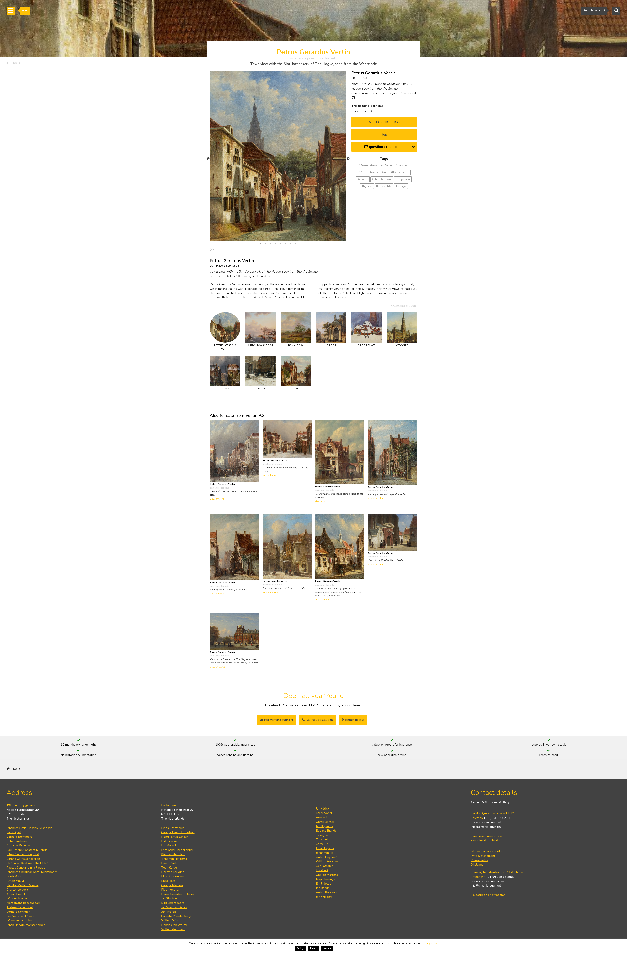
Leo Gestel (168, 845)
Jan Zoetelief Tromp (20, 916)
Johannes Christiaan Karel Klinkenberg (32, 872)
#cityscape (403, 179)
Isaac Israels (169, 863)
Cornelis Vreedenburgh (176, 916)
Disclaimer (478, 865)
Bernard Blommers (19, 837)
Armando (322, 817)
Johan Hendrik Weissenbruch (26, 925)
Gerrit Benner (325, 822)
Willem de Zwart (173, 929)
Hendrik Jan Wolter (174, 925)
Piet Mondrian (170, 890)
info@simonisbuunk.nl (278, 720)
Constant (322, 839)
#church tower (382, 179)
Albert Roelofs (16, 894)
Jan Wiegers (324, 897)
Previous (208, 159)
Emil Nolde (323, 884)
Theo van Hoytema (174, 859)
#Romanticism (399, 172)
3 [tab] (270, 243)
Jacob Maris (14, 876)
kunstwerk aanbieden (486, 840)
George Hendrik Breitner (178, 832)
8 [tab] (295, 243)
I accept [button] (327, 948)
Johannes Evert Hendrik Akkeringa (29, 828)
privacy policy (430, 943)
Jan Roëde (323, 888)
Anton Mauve (16, 881)
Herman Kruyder (172, 872)
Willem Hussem (327, 861)
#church (362, 179)
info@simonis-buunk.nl (486, 827)
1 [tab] (261, 243)
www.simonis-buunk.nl (486, 822)
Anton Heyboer (326, 857)
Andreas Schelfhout (20, 907)
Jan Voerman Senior (174, 907)
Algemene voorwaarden (487, 851)
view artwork (217, 498)
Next (348, 159)
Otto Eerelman (17, 841)
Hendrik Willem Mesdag (23, 885)
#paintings (403, 165)
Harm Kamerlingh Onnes (177, 894)
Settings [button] (301, 948)
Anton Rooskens (327, 892)
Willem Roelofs (17, 898)
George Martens (172, 885)
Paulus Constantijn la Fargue (26, 868)
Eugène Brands (326, 831)
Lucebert (322, 870)
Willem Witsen (171, 920)
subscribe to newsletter (488, 895)
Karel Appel (324, 813)
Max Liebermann (172, 876)
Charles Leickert (17, 890)
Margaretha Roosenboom (23, 903)
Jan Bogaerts (324, 826)
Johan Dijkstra (325, 848)
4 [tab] (275, 243)
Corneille (322, 844)
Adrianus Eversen (18, 845)
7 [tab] (290, 243)
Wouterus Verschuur (21, 920)
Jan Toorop (168, 912)
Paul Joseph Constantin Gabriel (27, 850)
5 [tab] (280, 243)
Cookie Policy (479, 860)
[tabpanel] (278, 156)
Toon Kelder (169, 868)
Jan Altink (322, 809)
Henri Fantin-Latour (174, 837)
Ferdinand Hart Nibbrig (177, 850)
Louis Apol (14, 832)
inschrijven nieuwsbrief (487, 836)
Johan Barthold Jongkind (23, 854)
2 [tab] (265, 243)
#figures (366, 186)
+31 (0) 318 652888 (385, 122)
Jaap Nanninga (325, 879)
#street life (384, 186)
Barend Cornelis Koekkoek (24, 859)
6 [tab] (285, 243)
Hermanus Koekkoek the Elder (27, 863)
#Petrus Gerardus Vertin (375, 165)
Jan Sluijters (169, 898)
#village (400, 186)
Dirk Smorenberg (172, 903)
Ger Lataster (324, 866)
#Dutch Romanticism (372, 172)
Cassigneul (323, 835)
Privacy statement (483, 856)
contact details (354, 720)
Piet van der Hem (173, 854)
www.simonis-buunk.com (487, 881)
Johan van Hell (325, 853)
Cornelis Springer (18, 912)
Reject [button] (313, 948)
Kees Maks (168, 881)
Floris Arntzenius (172, 828)
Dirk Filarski (169, 841)
